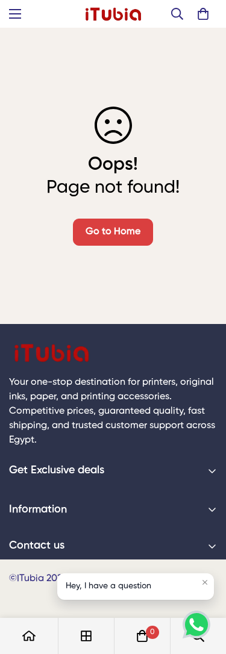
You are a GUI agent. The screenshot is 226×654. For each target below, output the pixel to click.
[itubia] (113, 14)
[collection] (86, 636)
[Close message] (205, 582)
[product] (29, 636)
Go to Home (113, 232)
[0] (203, 14)
